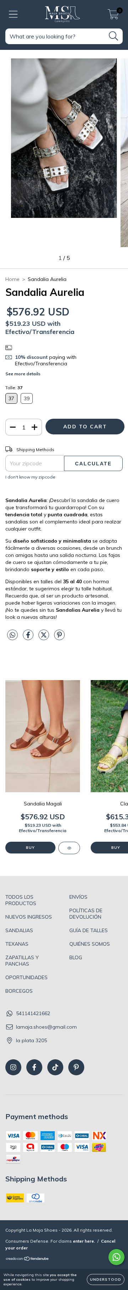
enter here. (84, 1241)
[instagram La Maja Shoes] (13, 1067)
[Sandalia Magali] (69, 848)
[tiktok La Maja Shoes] (55, 1067)
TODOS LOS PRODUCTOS (20, 900)
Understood (105, 1279)
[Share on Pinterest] (59, 637)
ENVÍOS (78, 897)
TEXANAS (16, 944)
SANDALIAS (19, 930)
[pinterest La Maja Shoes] (76, 1067)
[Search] (113, 36)
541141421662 (33, 1013)
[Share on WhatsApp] (12, 635)
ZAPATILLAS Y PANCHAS (22, 960)
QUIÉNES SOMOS (89, 944)
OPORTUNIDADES (26, 977)
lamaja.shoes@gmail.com (46, 1027)
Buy (30, 847)
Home (12, 279)
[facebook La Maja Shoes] (34, 1067)
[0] (113, 16)
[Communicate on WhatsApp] (116, 1257)
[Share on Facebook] (29, 637)
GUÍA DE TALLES (88, 930)
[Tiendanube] (27, 1259)
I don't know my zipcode (30, 477)
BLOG (75, 957)
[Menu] (13, 14)
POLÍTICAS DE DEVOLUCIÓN (85, 913)
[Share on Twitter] (44, 637)
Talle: (13, 387)
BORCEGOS (19, 991)
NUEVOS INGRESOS (28, 917)
